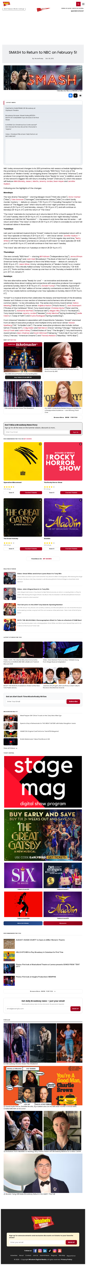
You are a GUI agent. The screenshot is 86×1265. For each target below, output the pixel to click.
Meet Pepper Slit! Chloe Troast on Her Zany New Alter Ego (41, 715)
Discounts (62, 923)
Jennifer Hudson (70, 235)
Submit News (44, 1255)
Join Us (35, 1255)
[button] (78, 4)
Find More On (41, 559)
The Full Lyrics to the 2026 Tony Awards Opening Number (40, 605)
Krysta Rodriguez (37, 316)
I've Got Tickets (31, 493)
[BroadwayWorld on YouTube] (60, 1251)
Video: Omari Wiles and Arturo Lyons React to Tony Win (39, 574)
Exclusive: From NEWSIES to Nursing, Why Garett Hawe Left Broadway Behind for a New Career (42, 1151)
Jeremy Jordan (46, 181)
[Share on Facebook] (71, 96)
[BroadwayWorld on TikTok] (50, 1251)
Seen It (11, 493)
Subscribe (73, 701)
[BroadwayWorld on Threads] (55, 1251)
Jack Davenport (74, 305)
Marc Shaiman (23, 333)
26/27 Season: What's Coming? (14, 9)
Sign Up (71, 1242)
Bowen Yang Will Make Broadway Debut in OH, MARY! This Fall (29, 1194)
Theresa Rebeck (48, 335)
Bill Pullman (44, 256)
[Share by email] (80, 96)
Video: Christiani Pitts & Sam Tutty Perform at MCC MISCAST (21, 135)
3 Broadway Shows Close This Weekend (21, 1064)
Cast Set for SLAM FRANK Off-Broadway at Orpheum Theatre (20, 109)
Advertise (13, 1255)
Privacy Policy (66, 1259)
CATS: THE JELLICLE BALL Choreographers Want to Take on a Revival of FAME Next (49, 620)
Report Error (71, 1256)
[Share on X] (75, 96)
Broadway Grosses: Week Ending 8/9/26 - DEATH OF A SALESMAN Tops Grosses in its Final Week (22, 118)
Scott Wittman (40, 333)
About (21, 1255)
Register (66, 4)
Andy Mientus (52, 313)
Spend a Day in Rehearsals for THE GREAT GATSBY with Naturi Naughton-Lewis (48, 723)
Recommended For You (12, 933)
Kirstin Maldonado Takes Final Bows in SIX (35, 739)
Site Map (62, 1255)
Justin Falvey (24, 330)
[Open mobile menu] (83, 4)
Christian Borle (57, 308)
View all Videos (9, 748)
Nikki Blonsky (19, 181)
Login (72, 4)
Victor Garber (74, 197)
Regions (54, 1255)
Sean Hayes (59, 181)
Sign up (75, 1009)
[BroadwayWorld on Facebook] (35, 1251)
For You (13, 340)
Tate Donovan (17, 199)
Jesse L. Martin (32, 181)
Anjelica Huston (44, 305)
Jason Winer (24, 264)
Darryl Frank (9, 330)
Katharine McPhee (25, 310)
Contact (28, 1255)
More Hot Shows (23, 923)
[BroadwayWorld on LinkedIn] (45, 1251)
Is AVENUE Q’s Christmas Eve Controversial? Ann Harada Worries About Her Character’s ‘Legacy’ (21, 127)
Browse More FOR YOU (65, 417)
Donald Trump (48, 285)
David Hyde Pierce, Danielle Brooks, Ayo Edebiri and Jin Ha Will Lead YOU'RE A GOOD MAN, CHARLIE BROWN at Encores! (40, 1107)
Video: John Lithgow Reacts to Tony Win (33, 589)
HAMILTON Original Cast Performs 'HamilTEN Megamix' (39, 731)
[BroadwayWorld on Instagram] (40, 1251)
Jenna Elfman (76, 256)
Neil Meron (42, 328)
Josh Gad (31, 259)
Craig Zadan (28, 328)
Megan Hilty (54, 310)
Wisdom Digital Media (37, 1259)
